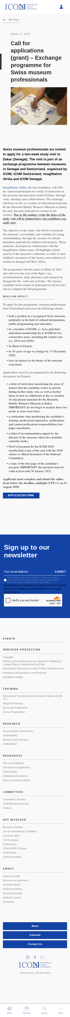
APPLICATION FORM (21, 495)
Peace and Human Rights (16, 780)
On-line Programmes (14, 712)
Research (12, 723)
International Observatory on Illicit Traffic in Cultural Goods (33, 668)
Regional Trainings (13, 703)
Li (44, 956)
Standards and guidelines (16, 767)
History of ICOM (11, 876)
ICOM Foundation (12, 857)
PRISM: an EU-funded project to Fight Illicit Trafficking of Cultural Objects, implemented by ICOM (32, 663)
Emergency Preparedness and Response (25, 672)
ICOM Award (9, 852)
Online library (10, 771)
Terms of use (27, 973)
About (8, 868)
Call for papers (10, 840)
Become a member (13, 827)
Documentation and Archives (18, 731)
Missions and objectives (15, 880)
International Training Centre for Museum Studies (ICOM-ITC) (33, 698)
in (29, 956)
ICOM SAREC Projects (15, 848)
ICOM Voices (10, 844)
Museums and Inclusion (15, 739)
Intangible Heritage (13, 677)
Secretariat (8, 902)
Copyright (8, 657)
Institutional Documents (15, 776)
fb (36, 956)
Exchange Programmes (15, 707)
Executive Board (11, 884)
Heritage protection (21, 649)
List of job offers (11, 835)
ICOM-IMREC (10, 744)
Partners (7, 808)
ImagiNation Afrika (15, 187)
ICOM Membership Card (16, 803)
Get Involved (14, 819)
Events (9, 638)
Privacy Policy (43, 973)
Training (10, 688)
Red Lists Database (13, 763)
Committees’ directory (14, 799)
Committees (13, 792)
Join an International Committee (20, 831)
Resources (13, 755)
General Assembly (12, 893)
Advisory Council (12, 897)
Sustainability (10, 735)
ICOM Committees (12, 889)
